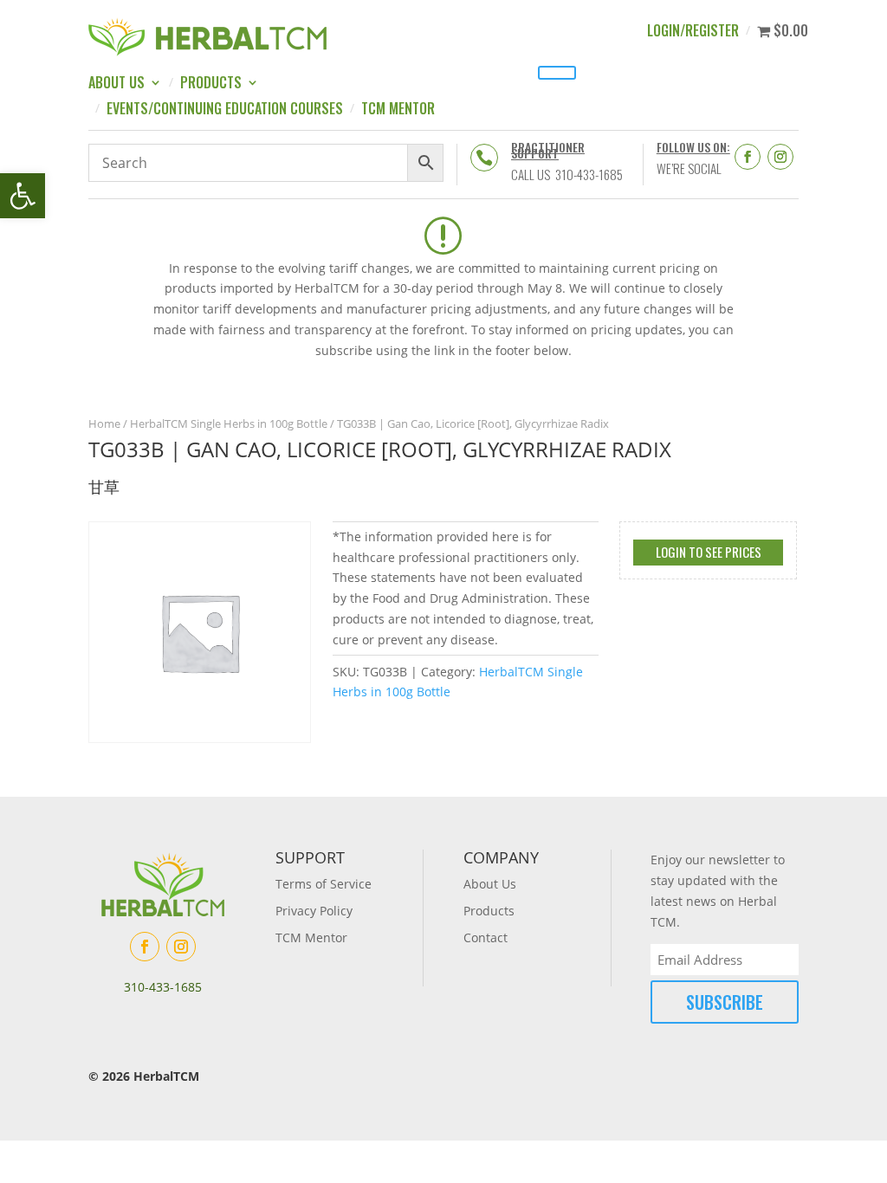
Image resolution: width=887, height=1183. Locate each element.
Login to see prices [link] (708, 551)
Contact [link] (485, 937)
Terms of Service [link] (323, 884)
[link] (22, 195)
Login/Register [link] (693, 32)
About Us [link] (116, 84)
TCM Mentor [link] (398, 110)
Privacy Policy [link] (314, 910)
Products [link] (211, 84)
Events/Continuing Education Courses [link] (225, 110)
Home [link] (104, 423)
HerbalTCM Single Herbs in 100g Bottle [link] (228, 423)
